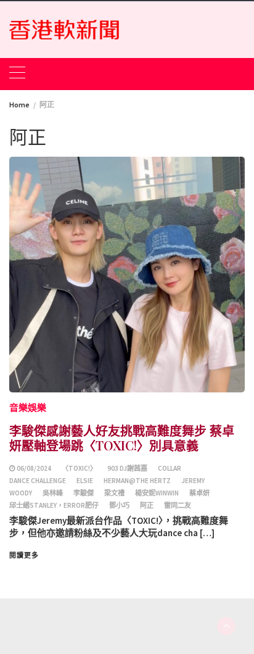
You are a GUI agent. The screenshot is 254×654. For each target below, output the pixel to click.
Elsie (84, 480)
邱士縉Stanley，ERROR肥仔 (54, 505)
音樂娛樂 (27, 407)
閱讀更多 (24, 555)
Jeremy (193, 480)
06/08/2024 (34, 468)
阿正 (147, 505)
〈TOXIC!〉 (79, 468)
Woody (20, 493)
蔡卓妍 (199, 493)
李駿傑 (83, 493)
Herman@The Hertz (137, 480)
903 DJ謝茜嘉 (127, 468)
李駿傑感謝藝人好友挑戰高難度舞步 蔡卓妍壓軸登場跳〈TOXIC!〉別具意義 (121, 437)
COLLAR (169, 468)
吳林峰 (53, 493)
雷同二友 (177, 505)
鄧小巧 (119, 505)
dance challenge (37, 480)
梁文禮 (114, 493)
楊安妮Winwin (157, 493)
